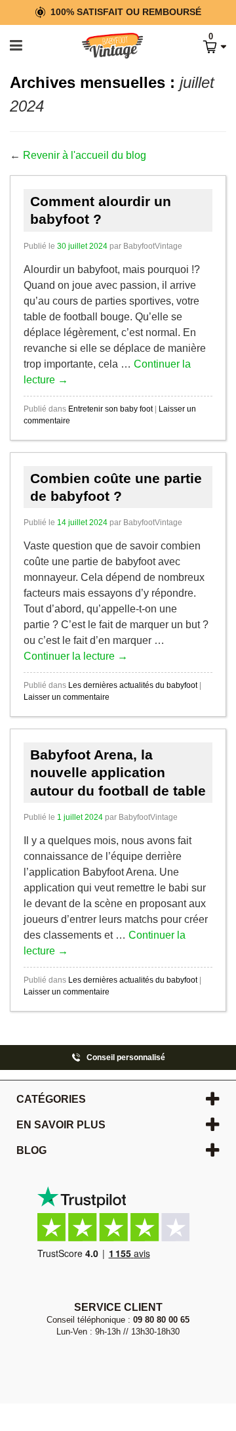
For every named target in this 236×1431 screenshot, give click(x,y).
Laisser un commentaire (66, 697)
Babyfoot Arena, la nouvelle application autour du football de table (118, 772)
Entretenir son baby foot (110, 409)
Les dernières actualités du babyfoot (132, 685)
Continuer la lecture (76, 656)
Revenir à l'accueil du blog (84, 155)
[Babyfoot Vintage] (99, 46)
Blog (31, 1150)
